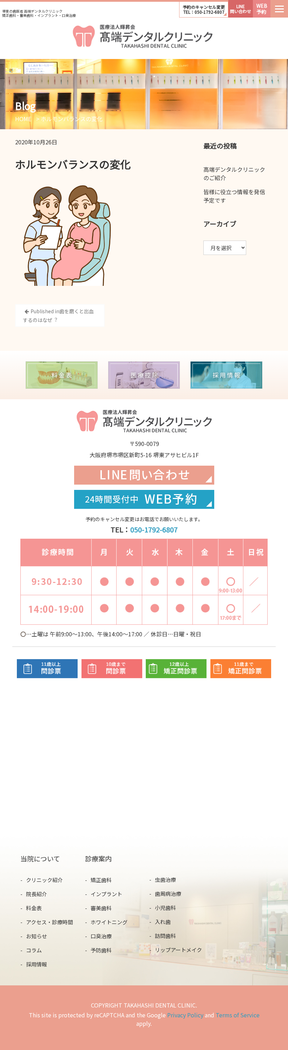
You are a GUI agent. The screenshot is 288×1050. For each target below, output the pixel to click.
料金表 (34, 908)
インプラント (106, 894)
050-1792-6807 (154, 529)
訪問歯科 (165, 935)
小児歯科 (165, 907)
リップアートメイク (178, 949)
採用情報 (36, 964)
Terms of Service (238, 1015)
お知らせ (36, 936)
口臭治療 (101, 936)
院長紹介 (36, 894)
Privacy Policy (185, 1015)
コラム (34, 950)
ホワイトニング (109, 922)
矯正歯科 (101, 880)
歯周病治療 (168, 893)
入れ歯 (163, 921)
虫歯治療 (165, 879)
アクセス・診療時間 (49, 922)
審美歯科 (101, 908)
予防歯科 (101, 950)
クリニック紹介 (44, 880)
